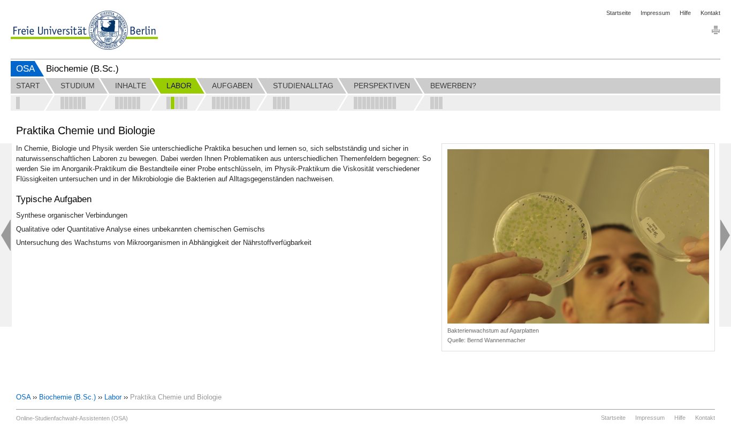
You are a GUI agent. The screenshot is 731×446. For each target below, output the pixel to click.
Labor (112, 397)
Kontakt (710, 13)
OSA (25, 69)
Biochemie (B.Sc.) (67, 397)
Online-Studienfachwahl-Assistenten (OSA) (72, 418)
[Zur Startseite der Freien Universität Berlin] (84, 30)
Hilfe (685, 13)
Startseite (618, 13)
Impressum (655, 13)
